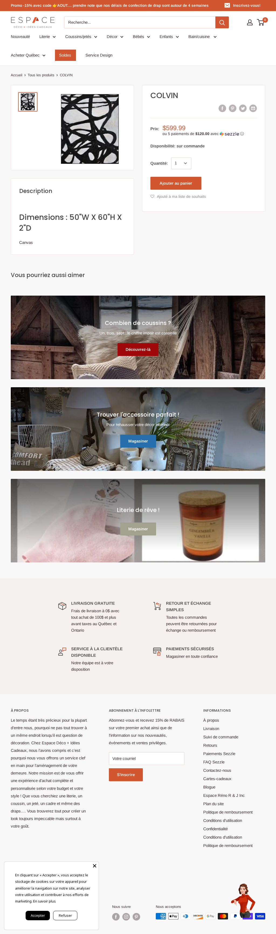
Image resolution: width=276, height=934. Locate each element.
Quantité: (159, 163)
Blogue (209, 787)
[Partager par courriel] (253, 108)
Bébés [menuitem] (138, 36)
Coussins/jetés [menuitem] (78, 36)
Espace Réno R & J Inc (224, 795)
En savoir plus (44, 901)
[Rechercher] (222, 22)
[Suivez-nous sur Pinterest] (136, 917)
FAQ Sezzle (214, 762)
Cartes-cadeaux (217, 778)
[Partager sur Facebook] (222, 108)
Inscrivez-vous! (246, 5)
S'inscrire (126, 774)
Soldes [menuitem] (65, 55)
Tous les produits (41, 75)
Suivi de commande (220, 737)
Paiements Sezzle (219, 753)
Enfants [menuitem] (166, 36)
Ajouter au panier (176, 183)
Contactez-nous (217, 770)
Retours (210, 745)
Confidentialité (215, 828)
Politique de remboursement (228, 812)
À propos (211, 720)
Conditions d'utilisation (222, 820)
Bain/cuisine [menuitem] (199, 36)
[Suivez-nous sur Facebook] (116, 917)
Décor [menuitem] (112, 36)
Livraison (211, 728)
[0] (260, 22)
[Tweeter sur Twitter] (243, 108)
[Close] (94, 866)
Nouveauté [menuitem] (20, 36)
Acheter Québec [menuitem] (25, 55)
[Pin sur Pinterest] (232, 108)
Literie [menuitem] (44, 36)
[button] (210, 133)
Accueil (16, 75)
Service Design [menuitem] (98, 55)
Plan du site (213, 803)
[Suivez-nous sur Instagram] (126, 917)
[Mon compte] (250, 22)
